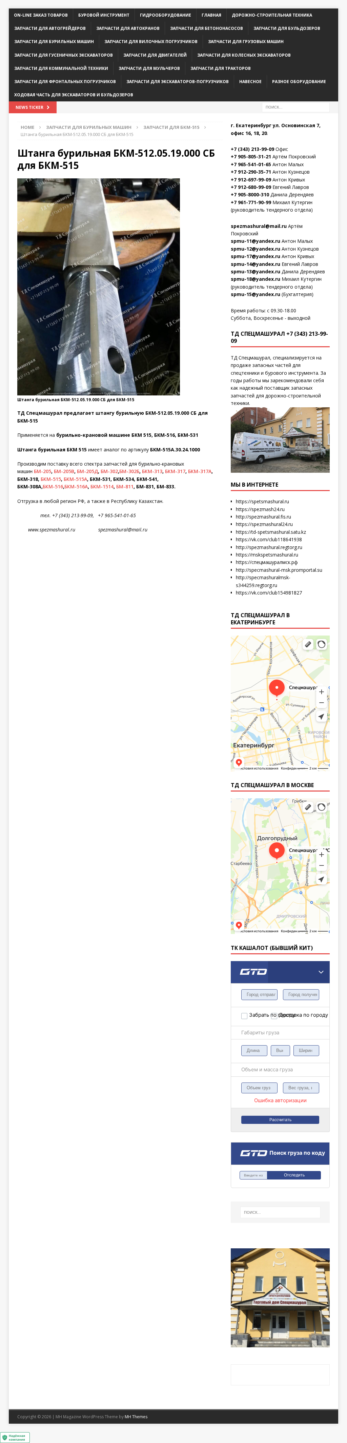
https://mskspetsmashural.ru (267, 554)
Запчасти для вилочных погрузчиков (151, 41)
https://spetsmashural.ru (262, 501)
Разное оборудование (299, 81)
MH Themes (136, 1417)
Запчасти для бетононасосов (206, 28)
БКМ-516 (53, 486)
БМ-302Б (129, 471)
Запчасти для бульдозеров (286, 28)
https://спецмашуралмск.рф (267, 562)
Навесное (250, 81)
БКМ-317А (199, 471)
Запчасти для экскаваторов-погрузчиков (177, 81)
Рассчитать (280, 1119)
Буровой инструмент (103, 15)
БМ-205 (42, 471)
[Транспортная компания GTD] (239, 965)
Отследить (294, 1175)
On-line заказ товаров (41, 15)
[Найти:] (296, 107)
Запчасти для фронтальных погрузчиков (65, 81)
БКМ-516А (76, 486)
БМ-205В (64, 471)
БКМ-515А (75, 479)
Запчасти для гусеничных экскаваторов (63, 55)
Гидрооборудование (165, 15)
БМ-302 (109, 471)
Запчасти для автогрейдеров (50, 28)
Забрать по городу (260, 1015)
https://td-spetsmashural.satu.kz (271, 532)
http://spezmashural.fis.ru (263, 516)
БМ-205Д (87, 471)
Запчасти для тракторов (220, 68)
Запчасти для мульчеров (149, 68)
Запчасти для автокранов (128, 28)
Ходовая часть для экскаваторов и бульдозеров (73, 95)
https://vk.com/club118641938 (269, 539)
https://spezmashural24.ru (264, 524)
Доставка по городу (290, 1015)
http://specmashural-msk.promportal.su (279, 570)
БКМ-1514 (102, 486)
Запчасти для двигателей (155, 55)
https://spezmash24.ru (260, 509)
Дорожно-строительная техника (272, 15)
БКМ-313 (152, 471)
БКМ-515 (51, 479)
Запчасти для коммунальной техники (61, 68)
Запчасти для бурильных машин (54, 41)
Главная (211, 15)
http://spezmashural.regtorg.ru (269, 547)
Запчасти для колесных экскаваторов (244, 55)
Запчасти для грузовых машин (246, 41)
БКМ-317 (175, 471)
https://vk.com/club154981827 (269, 592)
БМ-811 (125, 486)
